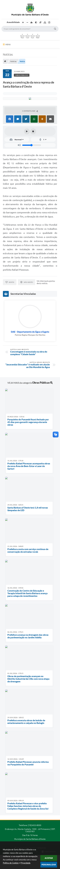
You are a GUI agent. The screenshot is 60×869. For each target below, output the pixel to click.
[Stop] (33, 131)
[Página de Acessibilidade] (49, 22)
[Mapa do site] (45, 22)
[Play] (27, 131)
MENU (8, 44)
